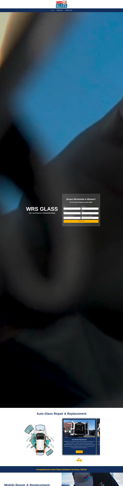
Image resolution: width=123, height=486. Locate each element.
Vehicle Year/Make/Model (69, 215)
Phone (82, 211)
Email (65, 211)
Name (65, 206)
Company (83, 206)
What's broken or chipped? (87, 215)
